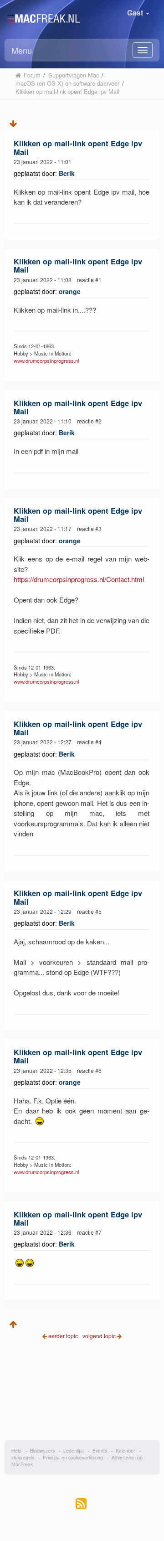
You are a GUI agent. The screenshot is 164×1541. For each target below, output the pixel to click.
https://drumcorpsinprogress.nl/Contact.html (79, 579)
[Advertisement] (82, 1397)
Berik (67, 173)
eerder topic (64, 1336)
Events (99, 1450)
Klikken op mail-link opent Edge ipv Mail (78, 147)
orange (70, 291)
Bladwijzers (42, 1450)
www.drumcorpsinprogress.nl (46, 360)
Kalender (125, 1450)
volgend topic (99, 1336)
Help (16, 1450)
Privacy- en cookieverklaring (73, 1457)
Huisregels (22, 1457)
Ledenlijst (73, 1450)
